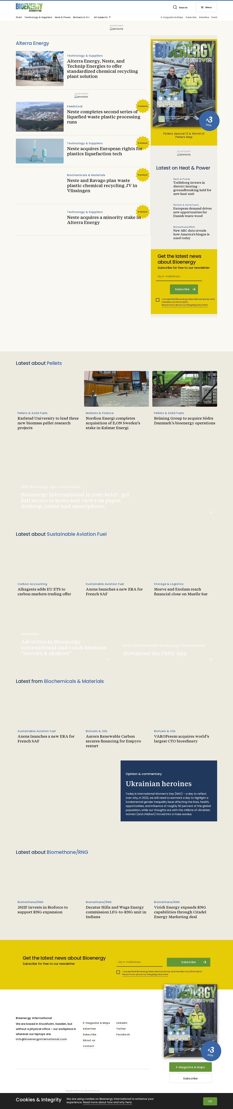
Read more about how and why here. (107, 1102)
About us (89, 1040)
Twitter (121, 1028)
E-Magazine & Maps (190, 1067)
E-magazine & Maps (172, 17)
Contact (88, 1046)
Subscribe (191, 17)
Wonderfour (92, 1090)
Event (214, 17)
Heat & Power (63, 17)
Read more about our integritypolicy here (185, 305)
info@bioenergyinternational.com (41, 1039)
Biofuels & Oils (81, 17)
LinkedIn (121, 1023)
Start (19, 17)
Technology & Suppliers (38, 17)
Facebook (123, 1034)
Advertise (204, 17)
